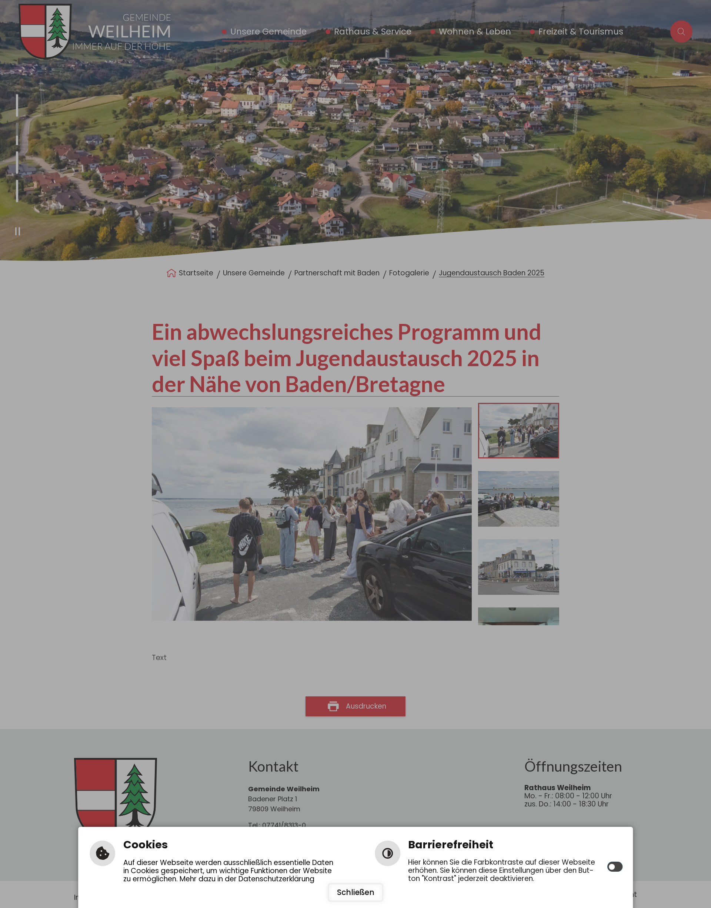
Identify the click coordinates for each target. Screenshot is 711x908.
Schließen (355, 892)
